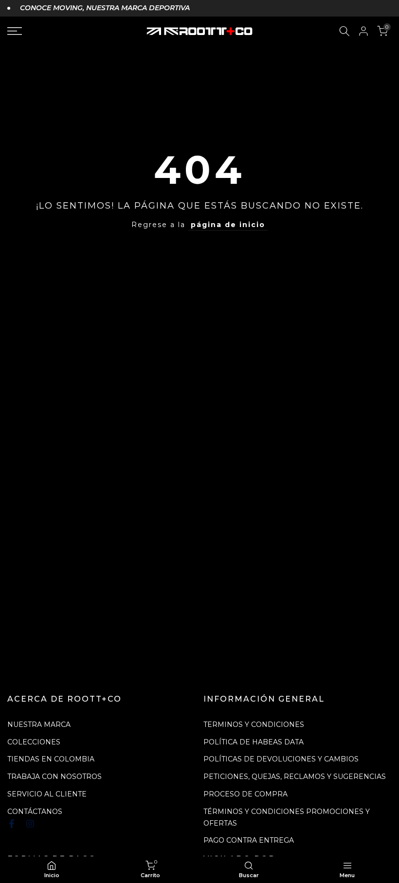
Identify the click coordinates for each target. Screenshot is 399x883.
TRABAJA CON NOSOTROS (54, 776)
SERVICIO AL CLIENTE (47, 794)
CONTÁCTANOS (34, 811)
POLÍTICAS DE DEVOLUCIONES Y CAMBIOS (281, 759)
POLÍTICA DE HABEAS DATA (253, 742)
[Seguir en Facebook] (11, 824)
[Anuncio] (98, 8)
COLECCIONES (33, 742)
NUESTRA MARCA (39, 724)
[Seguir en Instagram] (30, 824)
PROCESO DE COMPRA (245, 794)
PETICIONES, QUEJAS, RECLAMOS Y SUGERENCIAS (294, 776)
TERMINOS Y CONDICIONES (253, 724)
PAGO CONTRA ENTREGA (248, 840)
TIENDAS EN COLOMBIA (50, 759)
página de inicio (228, 224)
